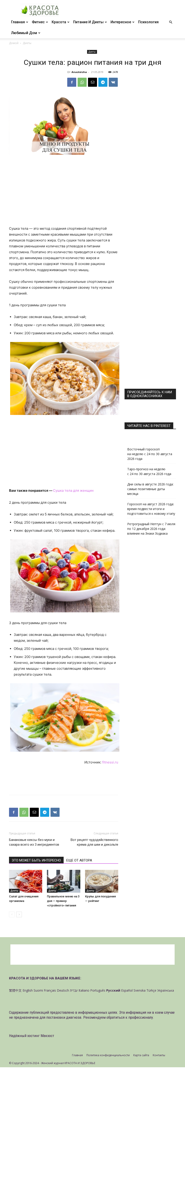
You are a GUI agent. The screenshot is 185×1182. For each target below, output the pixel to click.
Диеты (92, 51)
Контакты (159, 1055)
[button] (170, 22)
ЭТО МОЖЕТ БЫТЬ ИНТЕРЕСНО (36, 860)
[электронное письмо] (92, 82)
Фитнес (38, 22)
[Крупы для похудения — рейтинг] (101, 881)
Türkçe (151, 990)
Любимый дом (24, 33)
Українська (165, 990)
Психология (148, 22)
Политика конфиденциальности (108, 1055)
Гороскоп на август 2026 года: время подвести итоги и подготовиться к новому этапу (151, 509)
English (28, 990)
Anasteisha (79, 72)
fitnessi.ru (110, 762)
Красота (59, 22)
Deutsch (63, 990)
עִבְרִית (74, 990)
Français (50, 990)
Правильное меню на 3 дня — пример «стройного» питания (63, 901)
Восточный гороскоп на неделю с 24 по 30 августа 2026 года (149, 454)
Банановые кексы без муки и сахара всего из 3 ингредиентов (34, 842)
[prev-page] (12, 914)
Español (127, 990)
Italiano (84, 990)
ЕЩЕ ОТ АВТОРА (79, 860)
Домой (13, 43)
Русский (113, 990)
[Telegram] (102, 82)
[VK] (113, 82)
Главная (18, 22)
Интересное (121, 22)
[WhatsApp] (82, 82)
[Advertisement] (63, 192)
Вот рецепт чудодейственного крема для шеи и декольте (94, 842)
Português (97, 990)
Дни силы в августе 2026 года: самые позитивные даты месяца (150, 489)
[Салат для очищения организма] (25, 881)
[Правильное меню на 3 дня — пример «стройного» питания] (63, 881)
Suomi (38, 990)
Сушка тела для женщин (73, 490)
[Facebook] (71, 82)
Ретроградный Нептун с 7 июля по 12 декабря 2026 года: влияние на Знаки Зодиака (151, 529)
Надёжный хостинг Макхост (31, 1035)
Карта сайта (141, 1055)
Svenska (140, 990)
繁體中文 (15, 990)
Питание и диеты (88, 22)
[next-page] (19, 914)
